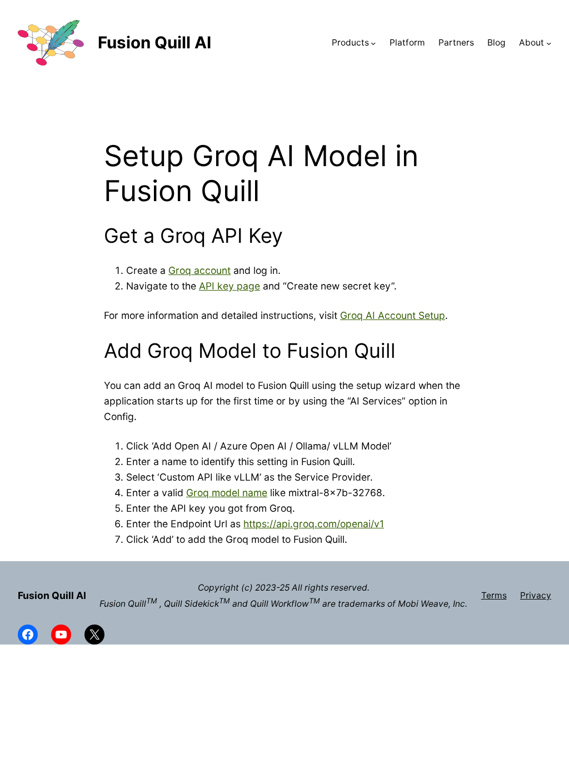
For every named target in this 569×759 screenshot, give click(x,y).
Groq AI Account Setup (392, 315)
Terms (494, 595)
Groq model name (226, 492)
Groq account (199, 270)
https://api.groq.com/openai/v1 (313, 524)
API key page (229, 286)
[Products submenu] (373, 42)
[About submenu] (548, 42)
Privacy (535, 595)
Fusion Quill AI (154, 42)
